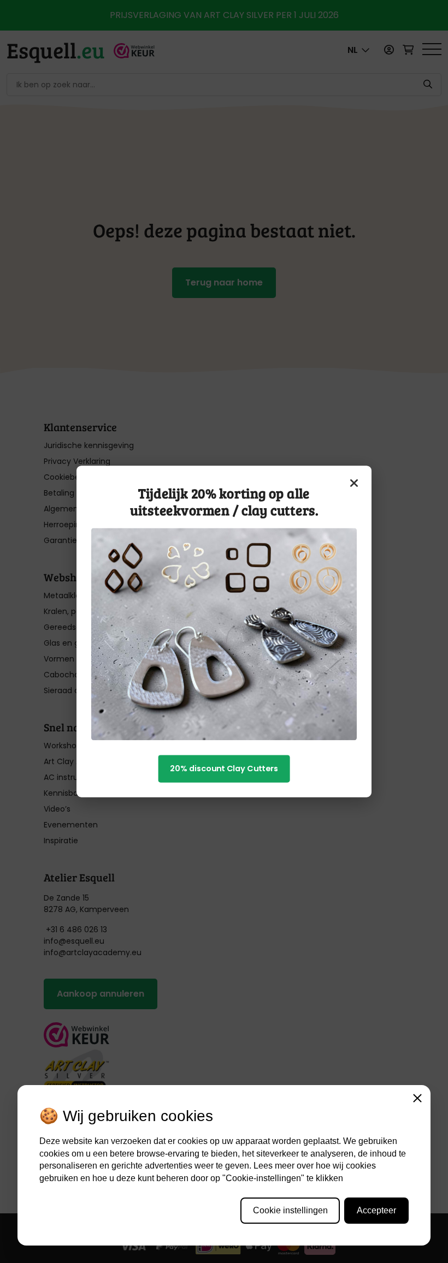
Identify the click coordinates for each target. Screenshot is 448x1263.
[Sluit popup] (354, 483)
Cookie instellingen (290, 1210)
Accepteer (376, 1210)
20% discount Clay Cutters (224, 769)
